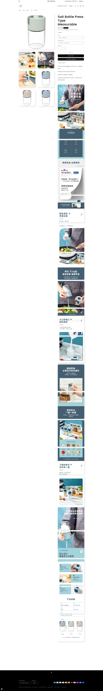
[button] (27, 10)
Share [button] (60, 32)
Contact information (42, 687)
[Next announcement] (63, 1)
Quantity (59, 45)
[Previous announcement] (38, 1)
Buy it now (71, 55)
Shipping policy (50, 687)
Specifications (61, 40)
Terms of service (57, 687)
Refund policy (64, 687)
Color (59, 35)
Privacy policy (34, 687)
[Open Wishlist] (80, 6)
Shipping (66, 29)
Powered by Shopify (27, 687)
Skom (23, 687)
